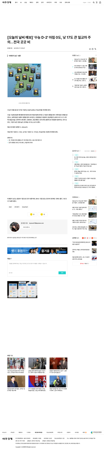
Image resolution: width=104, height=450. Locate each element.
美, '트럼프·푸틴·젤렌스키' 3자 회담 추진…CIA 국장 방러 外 (25, 140)
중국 (16, 2)
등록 (62, 273)
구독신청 (12, 432)
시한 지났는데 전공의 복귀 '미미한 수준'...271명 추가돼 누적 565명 (15, 371)
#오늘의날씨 (25, 207)
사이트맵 (76, 432)
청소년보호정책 (50, 432)
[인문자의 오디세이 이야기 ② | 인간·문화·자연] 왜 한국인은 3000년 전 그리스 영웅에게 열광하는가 (85, 186)
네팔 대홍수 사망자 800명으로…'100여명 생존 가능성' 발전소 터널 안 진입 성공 (85, 165)
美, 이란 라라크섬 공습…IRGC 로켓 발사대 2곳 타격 (85, 158)
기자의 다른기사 (26, 227)
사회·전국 (49, 2)
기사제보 (28, 432)
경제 (37, 2)
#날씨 (10, 207)
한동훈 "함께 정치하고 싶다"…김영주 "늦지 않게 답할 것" (58, 371)
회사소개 (4, 432)
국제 (55, 2)
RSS (84, 432)
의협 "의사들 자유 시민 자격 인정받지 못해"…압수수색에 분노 (58, 389)
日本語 (89, 2)
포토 (61, 2)
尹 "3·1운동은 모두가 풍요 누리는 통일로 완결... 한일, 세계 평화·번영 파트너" (36, 389)
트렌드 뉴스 (75, 55)
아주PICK (75, 197)
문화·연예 (67, 2)
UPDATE (93, 151)
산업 (25, 2)
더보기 (80, 264)
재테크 (31, 2)
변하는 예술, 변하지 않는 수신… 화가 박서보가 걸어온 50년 (85, 172)
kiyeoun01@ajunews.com (36, 223)
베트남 (95, 238)
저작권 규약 (59, 432)
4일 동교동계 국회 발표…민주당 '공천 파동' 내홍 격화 (16, 389)
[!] (96, 55)
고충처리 (68, 432)
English (84, 2)
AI (20, 2)
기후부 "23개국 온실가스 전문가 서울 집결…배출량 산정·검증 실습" (85, 179)
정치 (42, 2)
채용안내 (20, 432)
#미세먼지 (17, 207)
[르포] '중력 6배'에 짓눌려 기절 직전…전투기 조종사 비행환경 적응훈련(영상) (37, 371)
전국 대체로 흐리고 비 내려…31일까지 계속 (21, 142)
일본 (90, 238)
